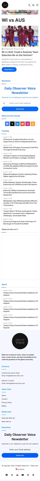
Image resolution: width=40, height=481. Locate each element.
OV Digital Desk (8, 49)
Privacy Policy (7, 402)
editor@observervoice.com (15, 383)
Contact (4, 399)
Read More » (9, 69)
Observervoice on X (10, 229)
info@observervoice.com (14, 376)
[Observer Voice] (5, 5)
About (4, 395)
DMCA (4, 406)
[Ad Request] (20, 14)
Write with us (6, 421)
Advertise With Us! (8, 418)
